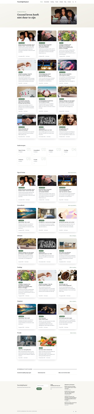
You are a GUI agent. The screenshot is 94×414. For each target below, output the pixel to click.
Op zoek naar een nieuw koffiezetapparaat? (65, 285)
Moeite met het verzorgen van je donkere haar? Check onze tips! (62, 21)
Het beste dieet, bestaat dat (45, 349)
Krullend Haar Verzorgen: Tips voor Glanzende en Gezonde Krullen (45, 46)
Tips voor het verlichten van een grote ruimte (65, 74)
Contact (69, 1)
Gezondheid (46, 1)
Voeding (52, 1)
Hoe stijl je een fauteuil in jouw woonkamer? (65, 253)
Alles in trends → (73, 332)
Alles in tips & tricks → (72, 172)
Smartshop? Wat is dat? (24, 222)
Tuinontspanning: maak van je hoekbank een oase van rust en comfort (45, 75)
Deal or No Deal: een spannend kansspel (23, 129)
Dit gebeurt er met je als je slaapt (47, 222)
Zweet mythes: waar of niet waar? (43, 318)
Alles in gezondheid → (72, 205)
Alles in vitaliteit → (73, 301)
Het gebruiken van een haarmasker (63, 129)
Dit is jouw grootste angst (65, 318)
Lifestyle (61, 1)
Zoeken (39, 388)
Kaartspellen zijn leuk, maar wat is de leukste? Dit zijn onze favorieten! (24, 102)
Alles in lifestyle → (73, 235)
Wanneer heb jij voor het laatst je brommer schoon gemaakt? (67, 101)
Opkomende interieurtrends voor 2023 (45, 129)
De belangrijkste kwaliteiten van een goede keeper (46, 101)
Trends (56, 1)
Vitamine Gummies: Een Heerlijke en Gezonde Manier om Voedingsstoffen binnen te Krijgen (66, 46)
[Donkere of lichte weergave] (73, 2)
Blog (65, 1)
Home (41, 1)
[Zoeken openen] (75, 2)
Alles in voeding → (73, 267)
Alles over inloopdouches (24, 349)
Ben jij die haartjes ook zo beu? (66, 222)
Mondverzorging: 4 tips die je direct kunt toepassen (25, 74)
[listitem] (74, 411)
